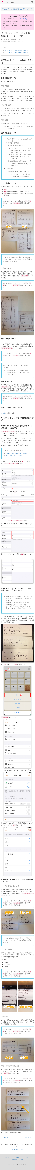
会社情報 (14, 1159)
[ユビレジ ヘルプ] (8, 2)
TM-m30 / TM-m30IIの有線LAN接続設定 (17, 453)
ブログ (28, 1157)
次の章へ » (29, 1137)
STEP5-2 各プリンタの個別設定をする (16, 52)
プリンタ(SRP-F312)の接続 (14, 455)
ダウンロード (18, 1157)
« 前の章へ (6, 1137)
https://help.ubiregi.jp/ (21, 19)
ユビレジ (8, 1157)
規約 (22, 1159)
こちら (3, 413)
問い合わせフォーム (17, 1150)
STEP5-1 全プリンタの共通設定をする (16, 50)
